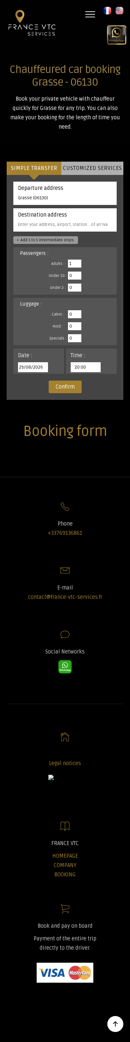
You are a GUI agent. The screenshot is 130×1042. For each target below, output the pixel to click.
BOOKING (65, 874)
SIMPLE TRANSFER (34, 168)
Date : (25, 355)
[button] (104, 14)
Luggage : (31, 304)
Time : (78, 355)
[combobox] (65, 198)
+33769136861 (65, 533)
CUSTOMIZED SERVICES (92, 168)
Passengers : (34, 253)
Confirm (65, 387)
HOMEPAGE (65, 856)
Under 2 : (58, 288)
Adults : (57, 264)
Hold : (58, 326)
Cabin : (58, 314)
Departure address (40, 188)
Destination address (42, 215)
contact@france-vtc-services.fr (65, 597)
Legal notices (65, 763)
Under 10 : (58, 276)
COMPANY (65, 865)
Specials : (57, 338)
